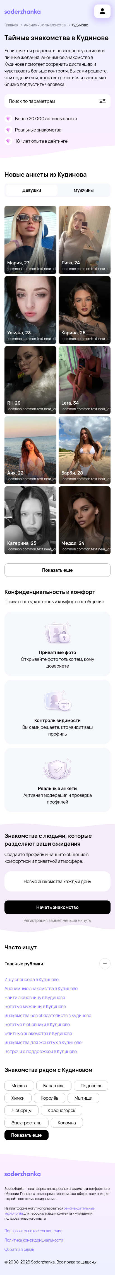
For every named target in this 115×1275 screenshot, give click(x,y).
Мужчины (84, 190)
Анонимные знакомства (45, 25)
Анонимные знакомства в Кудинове (41, 988)
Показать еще (57, 570)
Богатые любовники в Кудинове (37, 1024)
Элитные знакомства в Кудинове (38, 1033)
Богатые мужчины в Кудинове (35, 1006)
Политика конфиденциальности (33, 1240)
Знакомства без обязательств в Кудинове (47, 1015)
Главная (11, 25)
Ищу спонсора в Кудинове (31, 979)
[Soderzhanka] (22, 11)
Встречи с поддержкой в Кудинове (40, 1051)
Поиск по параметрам (32, 101)
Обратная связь (19, 1249)
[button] (19, 1086)
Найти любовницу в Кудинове (34, 997)
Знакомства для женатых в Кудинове (43, 1042)
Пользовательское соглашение (33, 1230)
